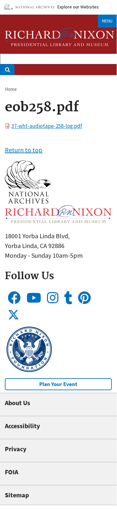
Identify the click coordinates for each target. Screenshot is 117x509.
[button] (28, 201)
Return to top (23, 150)
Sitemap (17, 495)
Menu (107, 21)
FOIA (11, 472)
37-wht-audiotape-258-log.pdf (46, 126)
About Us (17, 403)
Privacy (15, 449)
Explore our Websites (78, 7)
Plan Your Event (58, 384)
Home (11, 89)
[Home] (59, 37)
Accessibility (22, 426)
